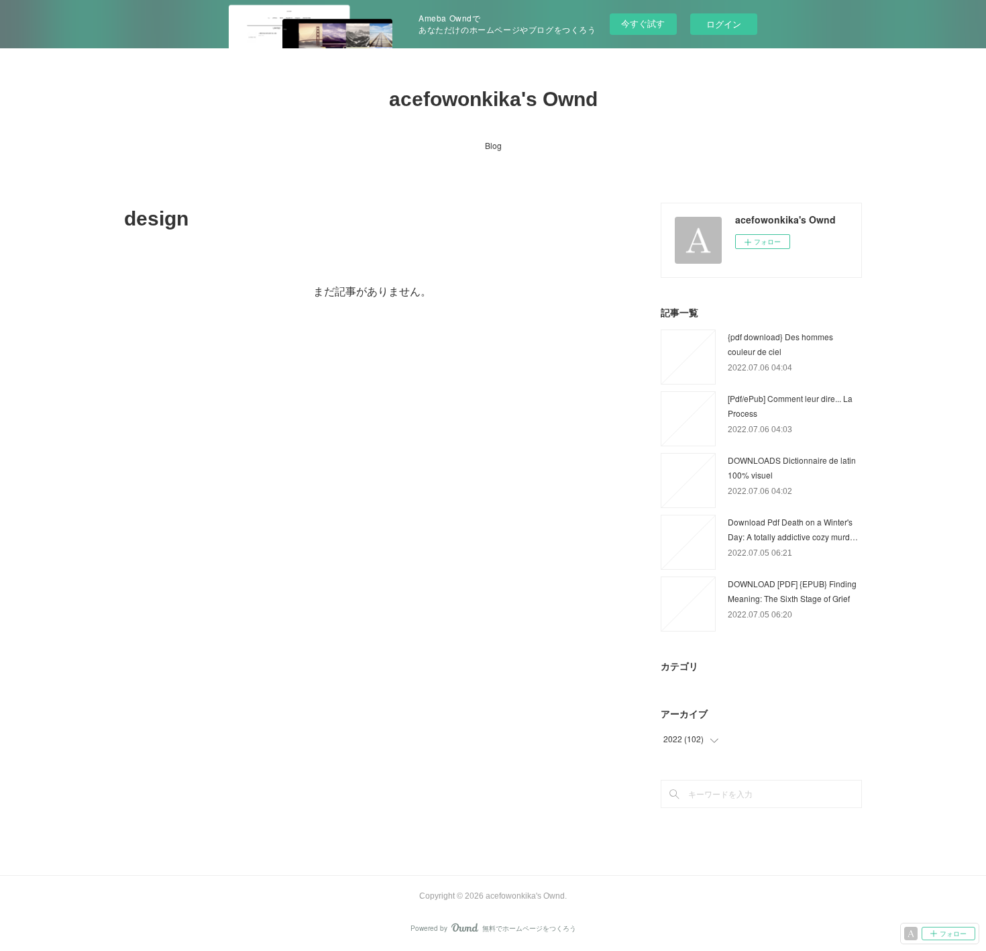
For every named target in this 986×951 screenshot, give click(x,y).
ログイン (723, 23)
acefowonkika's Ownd (493, 99)
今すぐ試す (643, 23)
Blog (493, 145)
